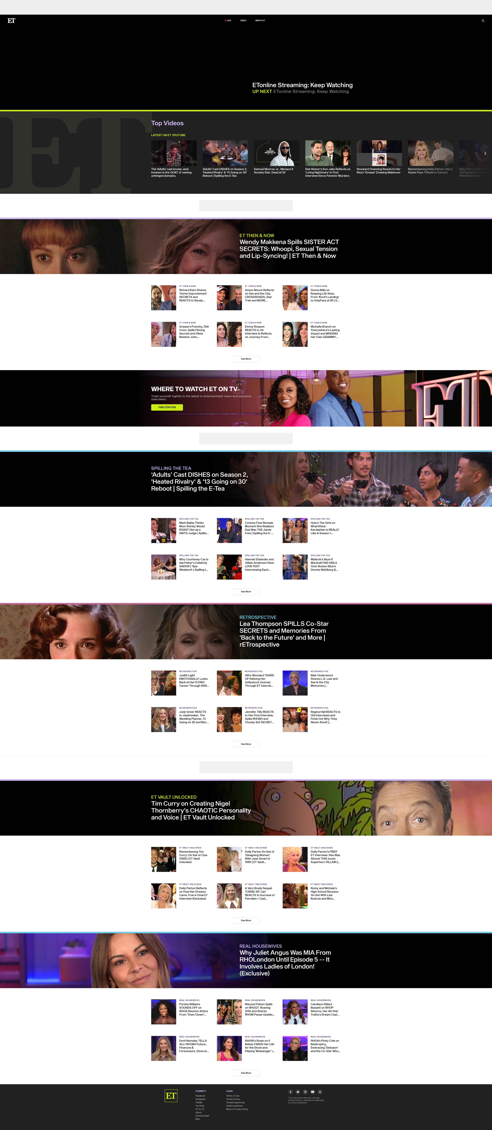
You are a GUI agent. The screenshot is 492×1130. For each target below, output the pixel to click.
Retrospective (258, 591)
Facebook (200, 1069)
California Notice (234, 1079)
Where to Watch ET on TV (194, 363)
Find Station (167, 381)
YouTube (200, 1079)
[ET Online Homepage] (11, 6)
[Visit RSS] (320, 1066)
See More (246, 333)
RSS (198, 1093)
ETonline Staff (202, 1089)
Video (243, 5)
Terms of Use (232, 1069)
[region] (74, 53)
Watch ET (260, 5)
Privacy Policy (233, 1073)
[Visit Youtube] (312, 1065)
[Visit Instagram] (305, 1066)
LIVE (229, 5)
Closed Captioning (235, 1076)
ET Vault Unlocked (174, 771)
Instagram (201, 1073)
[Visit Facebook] (290, 1066)
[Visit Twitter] (297, 1066)
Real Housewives (261, 920)
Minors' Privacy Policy (237, 1083)
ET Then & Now (257, 209)
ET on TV (200, 1083)
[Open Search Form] (483, 6)
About (199, 1086)
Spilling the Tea (171, 442)
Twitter (199, 1076)
